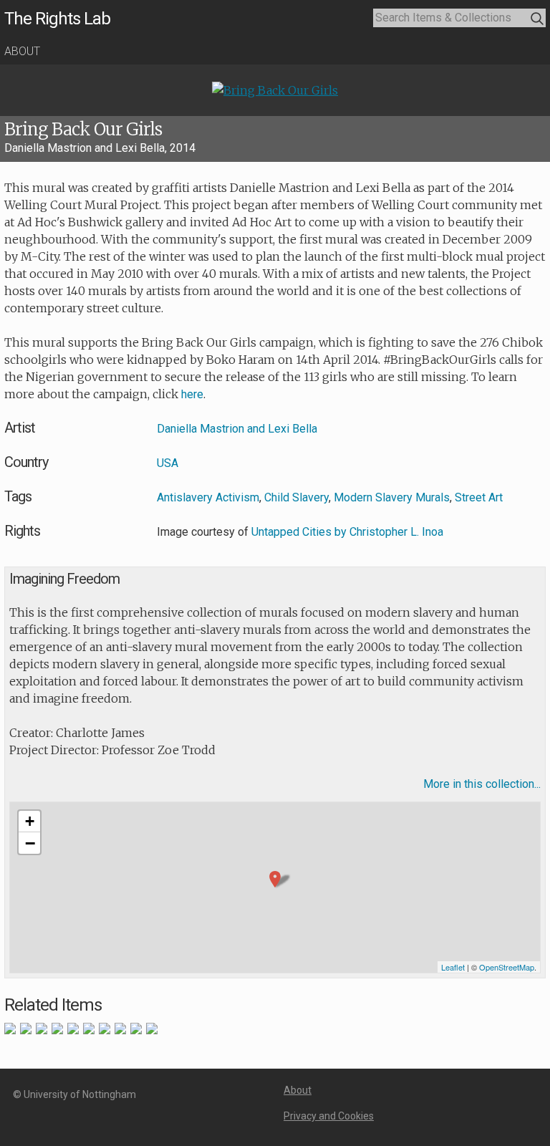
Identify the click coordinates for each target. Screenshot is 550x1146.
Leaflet (453, 967)
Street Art (479, 497)
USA (167, 463)
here (192, 394)
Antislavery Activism (208, 497)
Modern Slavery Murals (392, 497)
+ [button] (29, 821)
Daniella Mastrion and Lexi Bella (237, 428)
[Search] (537, 19)
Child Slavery (296, 497)
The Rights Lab (57, 19)
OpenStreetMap (506, 967)
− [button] (30, 843)
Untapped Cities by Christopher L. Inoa (347, 532)
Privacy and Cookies (329, 1116)
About (22, 51)
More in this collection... (482, 784)
